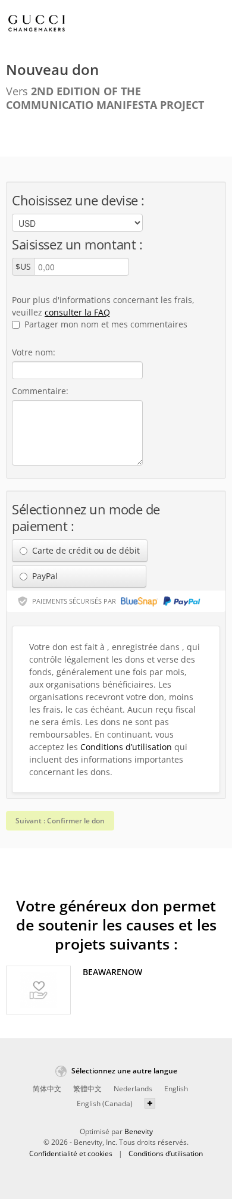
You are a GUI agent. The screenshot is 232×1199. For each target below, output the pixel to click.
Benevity (138, 1131)
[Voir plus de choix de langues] (150, 1103)
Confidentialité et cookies (70, 1153)
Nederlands (133, 1089)
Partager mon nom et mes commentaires (104, 324)
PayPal (44, 576)
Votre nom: (33, 352)
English (176, 1089)
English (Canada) (105, 1103)
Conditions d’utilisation (126, 747)
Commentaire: (40, 390)
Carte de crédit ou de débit (85, 550)
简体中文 (47, 1089)
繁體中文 (87, 1089)
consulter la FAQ (77, 312)
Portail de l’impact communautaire (36, 24)
